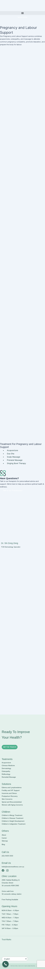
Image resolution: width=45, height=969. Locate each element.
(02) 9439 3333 (7, 856)
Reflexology (6, 774)
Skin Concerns (7, 799)
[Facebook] (3, 870)
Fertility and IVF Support (11, 790)
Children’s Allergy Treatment (12, 815)
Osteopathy (6, 771)
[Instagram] (7, 870)
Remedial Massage (9, 777)
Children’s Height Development (13, 821)
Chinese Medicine (8, 765)
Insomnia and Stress (9, 793)
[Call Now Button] (5, 964)
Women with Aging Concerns (12, 805)
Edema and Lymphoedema (11, 787)
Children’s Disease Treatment (12, 818)
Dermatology (6, 768)
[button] (22, 13)
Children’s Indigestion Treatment (13, 824)
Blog (3, 844)
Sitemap (5, 841)
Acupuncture (6, 763)
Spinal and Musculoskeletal (12, 802)
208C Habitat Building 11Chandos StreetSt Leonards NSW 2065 (11, 882)
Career (4, 838)
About (4, 835)
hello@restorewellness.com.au (13, 867)
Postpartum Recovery (10, 796)
